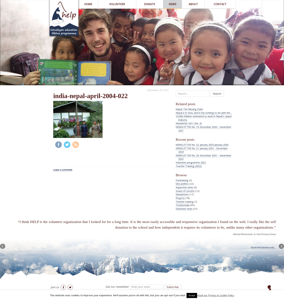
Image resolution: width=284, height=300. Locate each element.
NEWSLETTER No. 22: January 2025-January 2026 (202, 144)
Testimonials (183, 205)
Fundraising (182, 180)
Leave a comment (62, 169)
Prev (2, 246)
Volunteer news (184, 208)
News (172, 4)
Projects (180, 198)
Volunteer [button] (117, 4)
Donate (149, 4)
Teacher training (184, 201)
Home (88, 4)
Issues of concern (185, 191)
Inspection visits (184, 187)
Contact (220, 4)
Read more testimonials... (263, 247)
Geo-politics (182, 183)
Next (281, 246)
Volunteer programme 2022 (191, 162)
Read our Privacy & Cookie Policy (215, 295)
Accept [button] (192, 295)
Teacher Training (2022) (189, 166)
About (193, 4)
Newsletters (182, 194)
